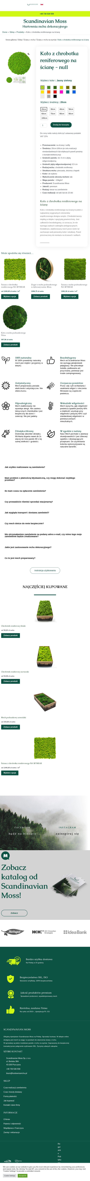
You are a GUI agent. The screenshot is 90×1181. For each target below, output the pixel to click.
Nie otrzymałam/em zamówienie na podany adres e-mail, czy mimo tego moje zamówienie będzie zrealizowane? (43, 535)
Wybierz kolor (47, 80)
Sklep (20, 40)
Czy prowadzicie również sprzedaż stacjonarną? (29, 502)
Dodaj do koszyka (61, 125)
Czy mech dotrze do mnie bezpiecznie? (24, 523)
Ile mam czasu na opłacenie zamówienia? (25, 491)
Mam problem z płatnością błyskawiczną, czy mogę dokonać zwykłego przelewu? (40, 479)
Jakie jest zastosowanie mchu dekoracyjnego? (28, 547)
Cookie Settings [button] (9, 1176)
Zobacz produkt (41, 296)
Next (89, 932)
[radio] (42, 87)
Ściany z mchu (29, 40)
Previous (1, 932)
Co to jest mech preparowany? (20, 558)
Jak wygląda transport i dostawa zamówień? (27, 512)
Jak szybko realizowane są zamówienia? (25, 467)
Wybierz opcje (10, 296)
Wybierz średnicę (49, 102)
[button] (13, 5)
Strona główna (11, 40)
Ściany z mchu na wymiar (46, 40)
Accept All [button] (22, 1176)
